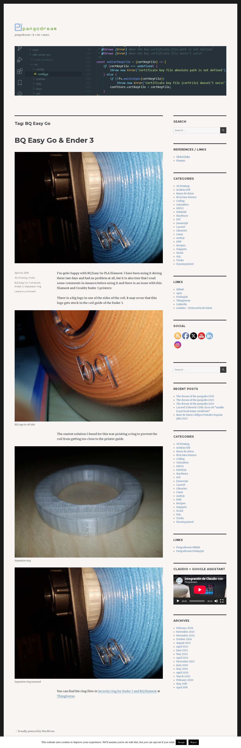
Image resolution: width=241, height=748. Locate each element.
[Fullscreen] (222, 601)
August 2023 (183, 642)
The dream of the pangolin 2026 (195, 396)
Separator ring (33, 286)
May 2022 (182, 654)
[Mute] (216, 601)
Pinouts (180, 160)
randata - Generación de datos (194, 308)
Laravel (180, 226)
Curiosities (182, 204)
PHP (178, 241)
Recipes (180, 245)
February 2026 (184, 628)
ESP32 (180, 208)
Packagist (182, 296)
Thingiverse (66, 696)
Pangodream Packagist (190, 551)
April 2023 (182, 646)
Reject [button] (194, 742)
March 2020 (183, 676)
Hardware (182, 215)
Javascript (182, 223)
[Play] (178, 601)
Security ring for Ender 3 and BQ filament (127, 691)
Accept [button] (181, 742)
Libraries (181, 230)
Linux (179, 234)
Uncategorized (185, 264)
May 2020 (182, 668)
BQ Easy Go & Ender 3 (54, 140)
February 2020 (184, 680)
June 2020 (182, 665)
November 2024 (185, 635)
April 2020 (182, 672)
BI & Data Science (186, 197)
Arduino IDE (183, 189)
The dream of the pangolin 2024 (195, 403)
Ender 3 (19, 286)
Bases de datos (185, 193)
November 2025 (185, 631)
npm (179, 293)
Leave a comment (25, 291)
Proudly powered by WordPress (36, 731)
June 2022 (182, 650)
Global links (183, 156)
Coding (180, 200)
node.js (180, 238)
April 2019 (182, 687)
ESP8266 (181, 212)
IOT (178, 219)
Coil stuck (34, 282)
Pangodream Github (188, 547)
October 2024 (184, 639)
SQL (178, 256)
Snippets (181, 249)
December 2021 (185, 661)
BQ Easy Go (21, 282)
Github (180, 289)
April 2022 (182, 657)
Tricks (31, 277)
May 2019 (181, 683)
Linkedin (181, 304)
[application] (199, 590)
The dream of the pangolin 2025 (195, 400)
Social (179, 252)
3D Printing (21, 277)
